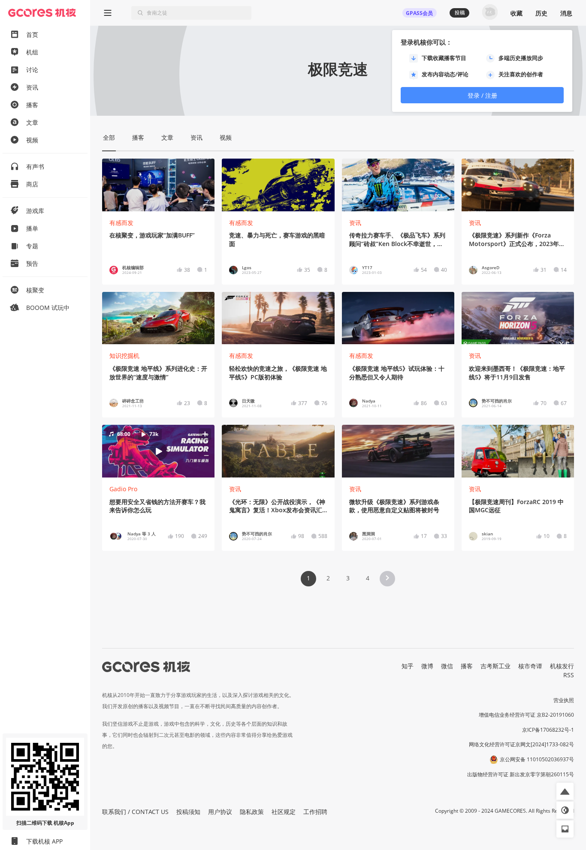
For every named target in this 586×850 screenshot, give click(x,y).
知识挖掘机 (124, 355)
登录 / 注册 (482, 95)
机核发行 (562, 666)
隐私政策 (252, 812)
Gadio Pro (123, 489)
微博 (427, 666)
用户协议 (220, 812)
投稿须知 (188, 812)
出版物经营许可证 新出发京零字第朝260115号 (520, 774)
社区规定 (284, 812)
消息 (566, 13)
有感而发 (121, 223)
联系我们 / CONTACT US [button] (135, 812)
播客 (467, 666)
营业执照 (563, 700)
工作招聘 (315, 812)
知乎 (408, 666)
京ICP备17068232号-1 (548, 729)
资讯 (355, 223)
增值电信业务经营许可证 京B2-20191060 (526, 714)
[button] (158, 451)
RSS (568, 675)
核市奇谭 (530, 666)
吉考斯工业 (495, 666)
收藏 (516, 13)
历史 (541, 13)
